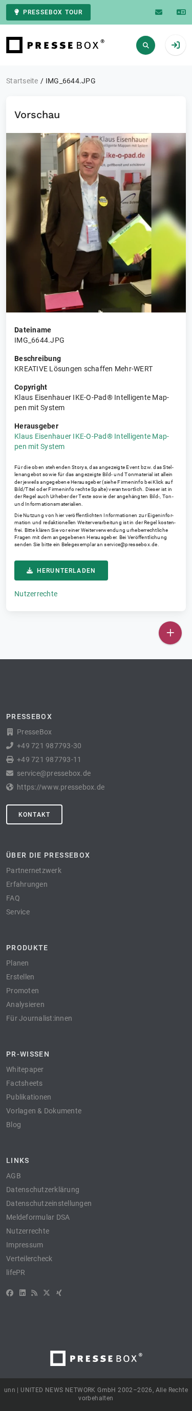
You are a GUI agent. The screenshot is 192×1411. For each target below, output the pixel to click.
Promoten (22, 991)
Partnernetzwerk (33, 870)
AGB (13, 1176)
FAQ (13, 898)
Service (18, 912)
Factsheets (24, 1083)
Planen (17, 963)
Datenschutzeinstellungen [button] (49, 1203)
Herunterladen (66, 570)
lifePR (16, 1272)
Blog (13, 1125)
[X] (46, 1293)
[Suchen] (145, 45)
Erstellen (20, 977)
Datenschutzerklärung (42, 1189)
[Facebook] (9, 1293)
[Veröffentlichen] (170, 632)
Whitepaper (25, 1069)
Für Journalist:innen (39, 1018)
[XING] (59, 1293)
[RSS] (34, 1293)
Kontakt (34, 814)
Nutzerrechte (35, 594)
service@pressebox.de (130, 544)
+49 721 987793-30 (49, 746)
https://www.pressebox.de (60, 787)
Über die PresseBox (48, 855)
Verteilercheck (29, 1259)
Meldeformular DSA (38, 1217)
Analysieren (25, 1004)
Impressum (24, 1245)
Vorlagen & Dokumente (43, 1111)
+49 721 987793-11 (49, 759)
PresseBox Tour (52, 12)
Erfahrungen (27, 884)
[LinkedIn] (22, 1293)
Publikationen (28, 1097)
